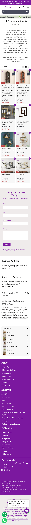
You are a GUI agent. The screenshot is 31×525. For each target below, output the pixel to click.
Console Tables (7, 518)
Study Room (6, 445)
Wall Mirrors (15, 513)
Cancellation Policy (8, 379)
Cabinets (7, 509)
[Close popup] (28, 501)
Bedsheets (20, 515)
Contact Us (5, 385)
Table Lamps (23, 513)
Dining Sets (15, 507)
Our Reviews (6, 403)
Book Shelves (14, 509)
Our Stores (5, 421)
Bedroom (4, 436)
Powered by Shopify (6, 491)
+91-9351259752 (17, 3)
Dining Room (6, 442)
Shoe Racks (24, 518)
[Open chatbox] (26, 510)
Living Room (6, 439)
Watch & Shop (6, 432)
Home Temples (16, 518)
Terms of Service (14, 250)
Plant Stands (10, 511)
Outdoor (4, 451)
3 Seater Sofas (23, 517)
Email (4, 212)
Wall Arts (16, 520)
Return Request (7, 409)
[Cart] (24, 7)
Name (4, 203)
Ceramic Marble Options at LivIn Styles (13, 414)
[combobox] (15, 12)
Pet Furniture (6, 454)
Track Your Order (7, 406)
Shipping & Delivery (8, 370)
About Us (4, 382)
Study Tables (22, 509)
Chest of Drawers (13, 517)
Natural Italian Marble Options (12, 418)
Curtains (14, 515)
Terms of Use (6, 376)
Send (6, 244)
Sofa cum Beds (23, 507)
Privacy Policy (6, 250)
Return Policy (6, 367)
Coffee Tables (7, 507)
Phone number (7, 220)
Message (5, 229)
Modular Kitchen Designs (10, 424)
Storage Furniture (7, 448)
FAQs (3, 400)
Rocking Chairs (19, 511)
